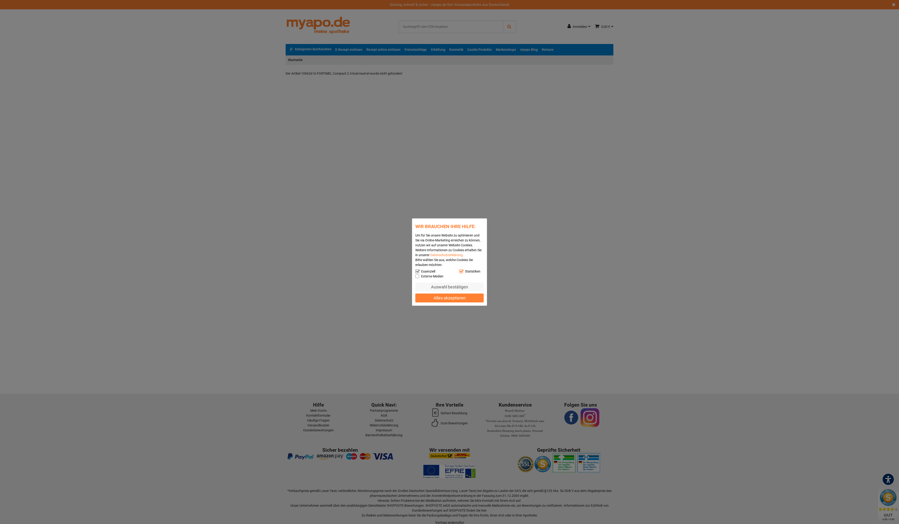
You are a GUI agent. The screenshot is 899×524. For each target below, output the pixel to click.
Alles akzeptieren (450, 297)
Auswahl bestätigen (449, 286)
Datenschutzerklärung (446, 255)
